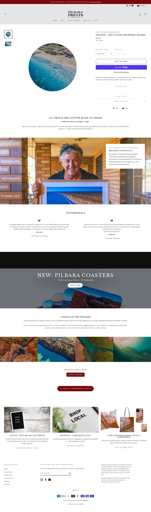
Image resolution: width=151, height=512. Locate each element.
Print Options (74, 20)
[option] (75, 2)
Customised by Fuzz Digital (75, 504)
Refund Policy (8, 475)
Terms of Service (9, 478)
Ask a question (121, 101)
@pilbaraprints (90, 325)
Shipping (6, 481)
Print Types (121, 96)
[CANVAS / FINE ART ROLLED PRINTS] (27, 420)
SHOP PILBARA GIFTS (124, 447)
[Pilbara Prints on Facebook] (45, 479)
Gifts (96, 20)
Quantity (119, 49)
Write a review (75, 375)
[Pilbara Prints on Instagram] (41, 479)
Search (6, 469)
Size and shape (102, 49)
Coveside (7, 484)
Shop (62, 20)
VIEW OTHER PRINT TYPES (27, 448)
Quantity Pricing (75, 446)
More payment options (121, 72)
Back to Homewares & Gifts (77, 388)
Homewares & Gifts (113, 32)
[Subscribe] (70, 473)
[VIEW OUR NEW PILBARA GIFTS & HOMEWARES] (124, 420)
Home (55, 20)
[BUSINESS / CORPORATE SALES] (75, 420)
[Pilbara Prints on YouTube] (49, 479)
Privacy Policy (8, 472)
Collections (103, 32)
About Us (87, 20)
